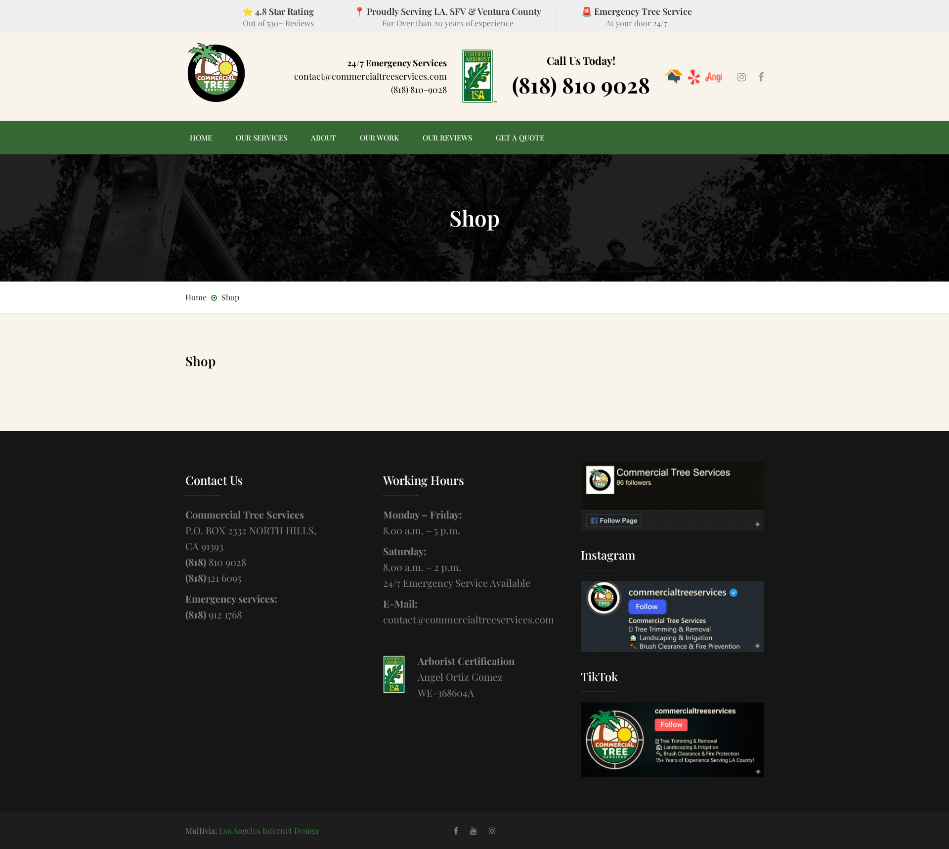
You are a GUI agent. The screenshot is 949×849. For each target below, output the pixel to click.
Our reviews (447, 137)
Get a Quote (520, 137)
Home (201, 137)
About (323, 137)
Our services (261, 137)
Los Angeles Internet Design (269, 830)
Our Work (379, 137)
